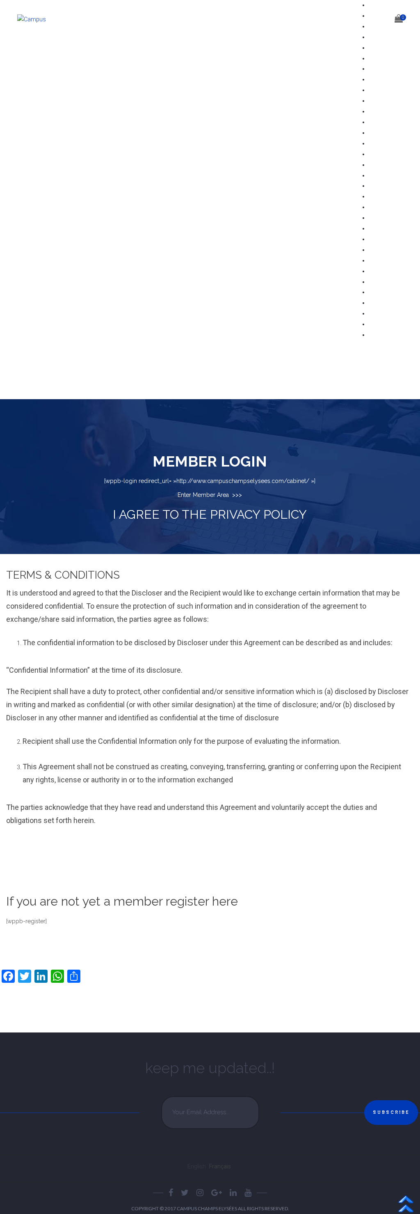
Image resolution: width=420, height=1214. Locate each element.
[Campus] (39, 20)
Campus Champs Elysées (207, 1208)
